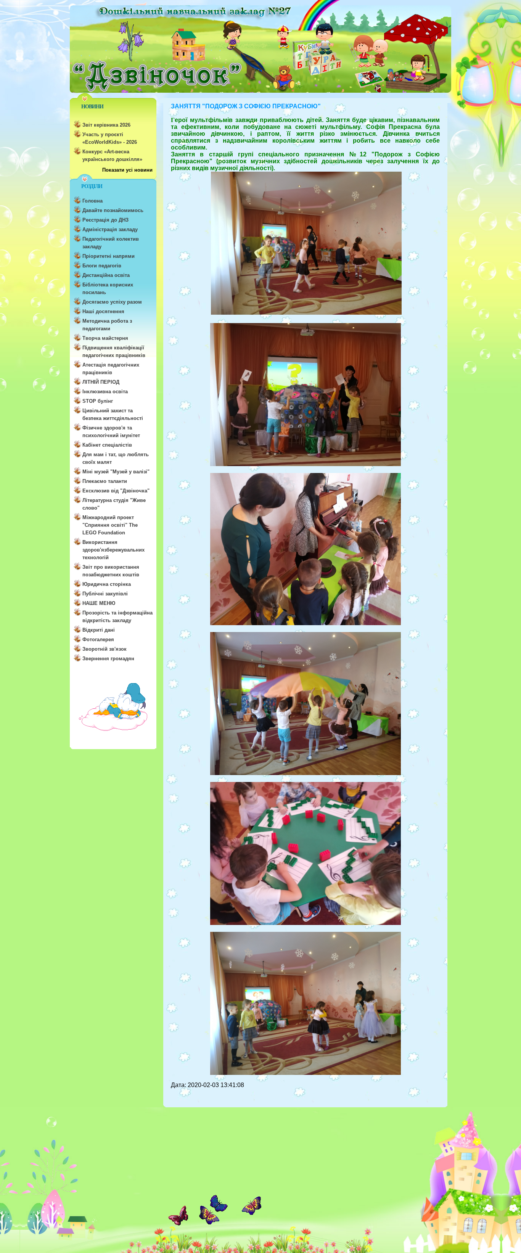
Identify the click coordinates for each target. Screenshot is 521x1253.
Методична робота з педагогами (107, 324)
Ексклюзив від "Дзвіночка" (116, 491)
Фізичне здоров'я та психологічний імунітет (111, 431)
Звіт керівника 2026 (106, 125)
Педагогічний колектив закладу (110, 242)
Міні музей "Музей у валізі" (116, 471)
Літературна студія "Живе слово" (114, 504)
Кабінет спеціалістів (107, 445)
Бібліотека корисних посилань (107, 288)
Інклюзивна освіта (105, 391)
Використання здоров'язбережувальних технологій (113, 549)
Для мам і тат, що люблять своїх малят (115, 458)
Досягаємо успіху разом (112, 302)
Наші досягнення (103, 311)
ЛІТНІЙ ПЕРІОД (100, 382)
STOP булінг (97, 401)
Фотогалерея (98, 639)
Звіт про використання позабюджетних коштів (110, 570)
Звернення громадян (108, 658)
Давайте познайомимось (112, 210)
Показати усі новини (127, 170)
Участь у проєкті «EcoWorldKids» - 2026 (109, 138)
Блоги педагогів (101, 266)
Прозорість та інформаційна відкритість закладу (117, 616)
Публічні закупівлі (105, 594)
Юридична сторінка (106, 584)
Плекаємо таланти (104, 481)
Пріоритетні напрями (108, 256)
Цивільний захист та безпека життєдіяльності (112, 414)
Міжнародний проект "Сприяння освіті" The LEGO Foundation (110, 525)
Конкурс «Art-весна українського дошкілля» (112, 155)
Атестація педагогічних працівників (110, 368)
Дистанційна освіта (106, 275)
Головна (92, 201)
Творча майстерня (105, 338)
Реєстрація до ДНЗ (105, 220)
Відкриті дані (98, 630)
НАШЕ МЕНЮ (98, 603)
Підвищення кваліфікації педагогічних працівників (113, 351)
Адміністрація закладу (110, 229)
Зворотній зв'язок (104, 649)
